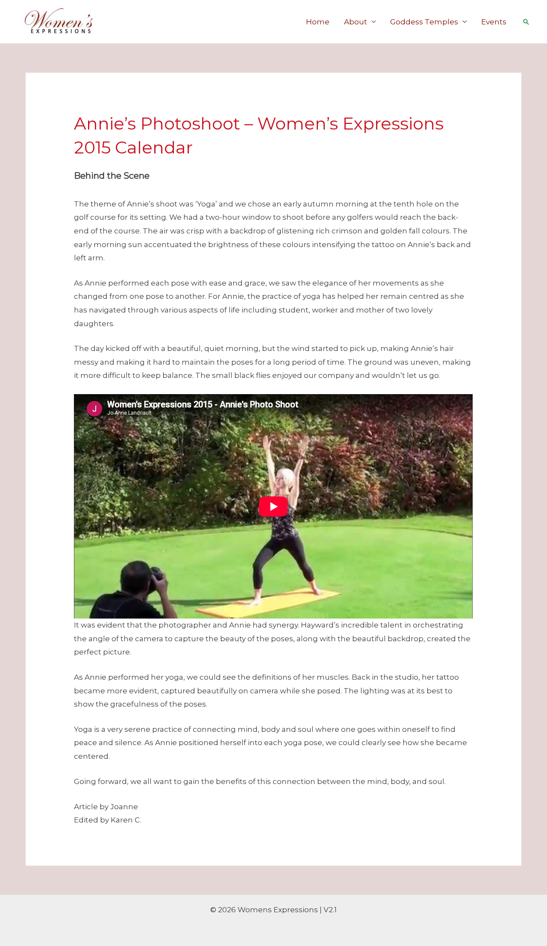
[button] (526, 22)
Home (317, 22)
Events (493, 22)
